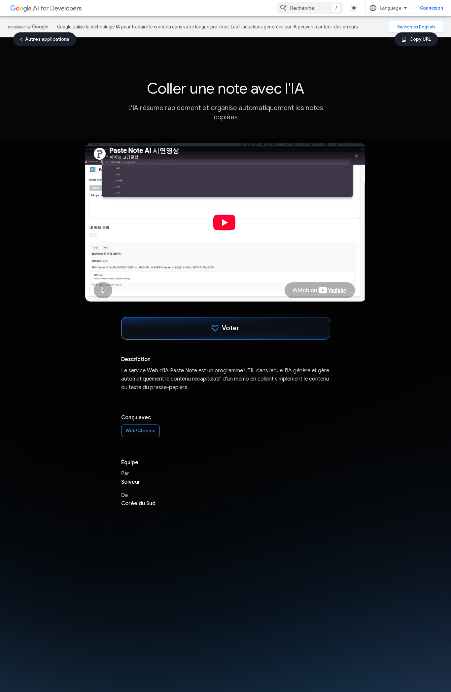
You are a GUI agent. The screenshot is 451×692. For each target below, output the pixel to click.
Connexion (431, 8)
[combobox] (310, 8)
